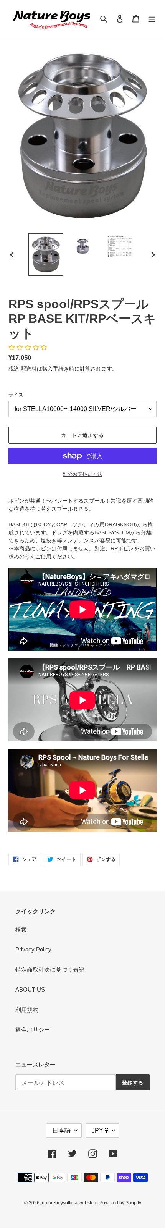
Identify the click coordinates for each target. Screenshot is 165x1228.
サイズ (15, 395)
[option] (46, 254)
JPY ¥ (100, 1130)
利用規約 (26, 1009)
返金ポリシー (32, 1029)
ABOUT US (30, 989)
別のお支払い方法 (82, 474)
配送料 (29, 369)
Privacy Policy (33, 949)
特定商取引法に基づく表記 (49, 969)
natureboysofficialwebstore (70, 1202)
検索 (21, 929)
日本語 (61, 1130)
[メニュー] (152, 18)
